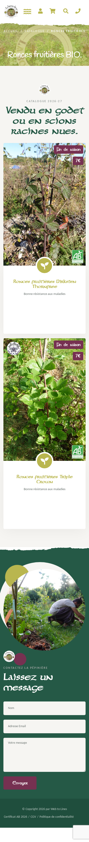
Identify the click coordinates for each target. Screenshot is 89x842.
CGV (33, 817)
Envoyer (20, 783)
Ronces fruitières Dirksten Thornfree (44, 284)
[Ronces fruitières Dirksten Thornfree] (44, 204)
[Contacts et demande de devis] (78, 11)
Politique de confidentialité (56, 817)
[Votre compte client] (40, 11)
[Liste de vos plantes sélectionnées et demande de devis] (53, 11)
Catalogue (34, 31)
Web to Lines (59, 809)
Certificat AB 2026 (15, 817)
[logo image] (11, 11)
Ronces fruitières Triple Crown (44, 479)
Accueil (11, 31)
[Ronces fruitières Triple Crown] (44, 399)
